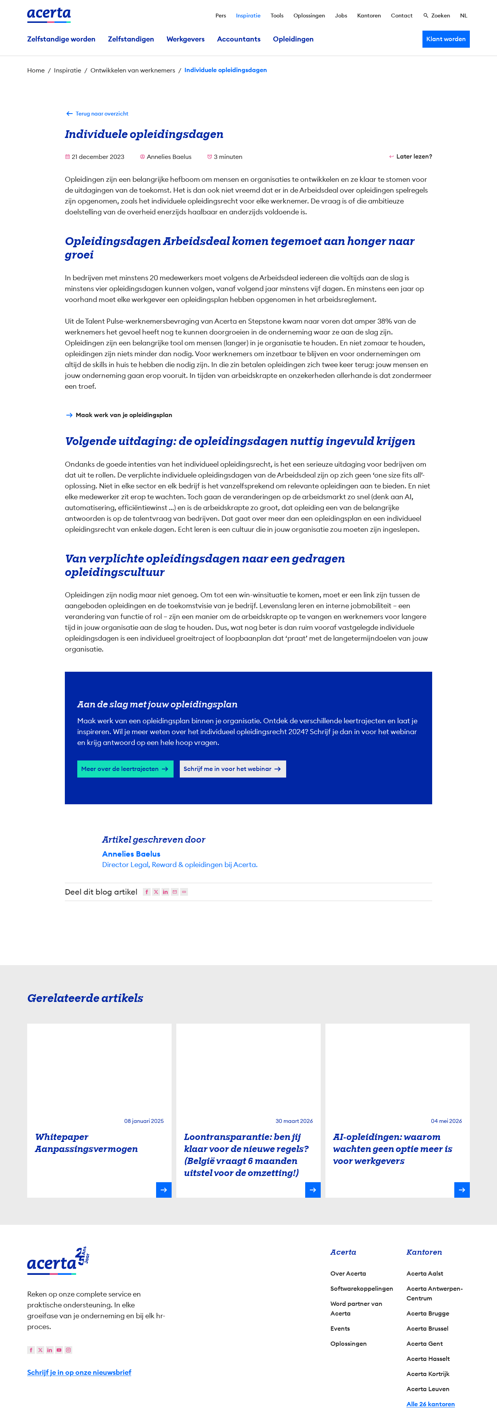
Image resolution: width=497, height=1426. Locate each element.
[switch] (206, 749)
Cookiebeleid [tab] (326, 631)
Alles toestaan (316, 779)
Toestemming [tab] (171, 632)
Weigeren (247, 779)
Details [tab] (248, 631)
